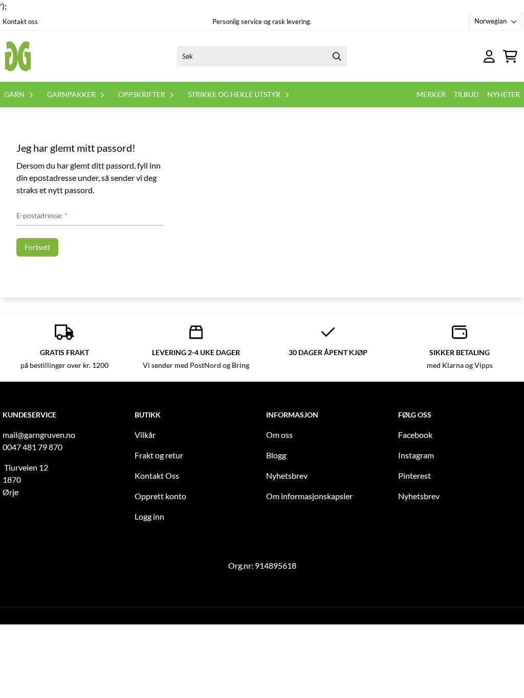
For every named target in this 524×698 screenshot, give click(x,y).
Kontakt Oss (157, 475)
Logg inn (149, 516)
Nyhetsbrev (287, 475)
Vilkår (145, 434)
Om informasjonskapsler (309, 496)
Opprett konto (160, 496)
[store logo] (18, 56)
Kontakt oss (20, 21)
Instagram (416, 455)
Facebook (415, 434)
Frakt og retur (159, 455)
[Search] (336, 56)
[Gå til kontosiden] (489, 56)
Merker (431, 94)
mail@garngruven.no (39, 434)
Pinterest (414, 475)
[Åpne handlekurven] (510, 56)
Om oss (279, 434)
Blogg (276, 455)
